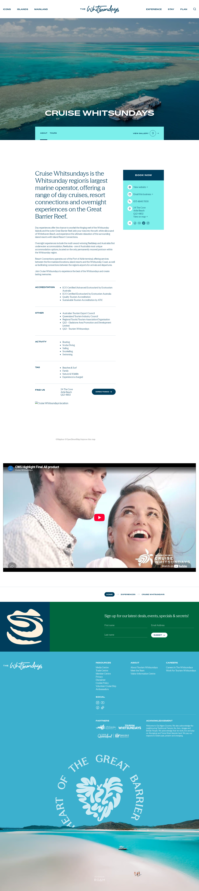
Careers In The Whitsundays (179, 667)
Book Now (143, 175)
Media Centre (102, 667)
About (43, 133)
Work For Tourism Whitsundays (181, 670)
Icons (7, 9)
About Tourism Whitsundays (144, 667)
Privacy (99, 676)
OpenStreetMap (73, 439)
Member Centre (103, 673)
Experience (154, 9)
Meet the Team (137, 670)
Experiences (128, 594)
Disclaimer (101, 680)
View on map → (140, 216)
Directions (102, 392)
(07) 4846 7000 (141, 201)
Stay (171, 9)
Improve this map (88, 439)
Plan (183, 9)
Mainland (41, 9)
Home (109, 594)
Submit (158, 635)
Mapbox (60, 439)
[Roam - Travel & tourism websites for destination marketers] (99, 880)
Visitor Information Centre (143, 673)
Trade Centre (102, 670)
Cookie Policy (102, 683)
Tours (53, 133)
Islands (22, 9)
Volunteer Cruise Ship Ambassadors (106, 688)
